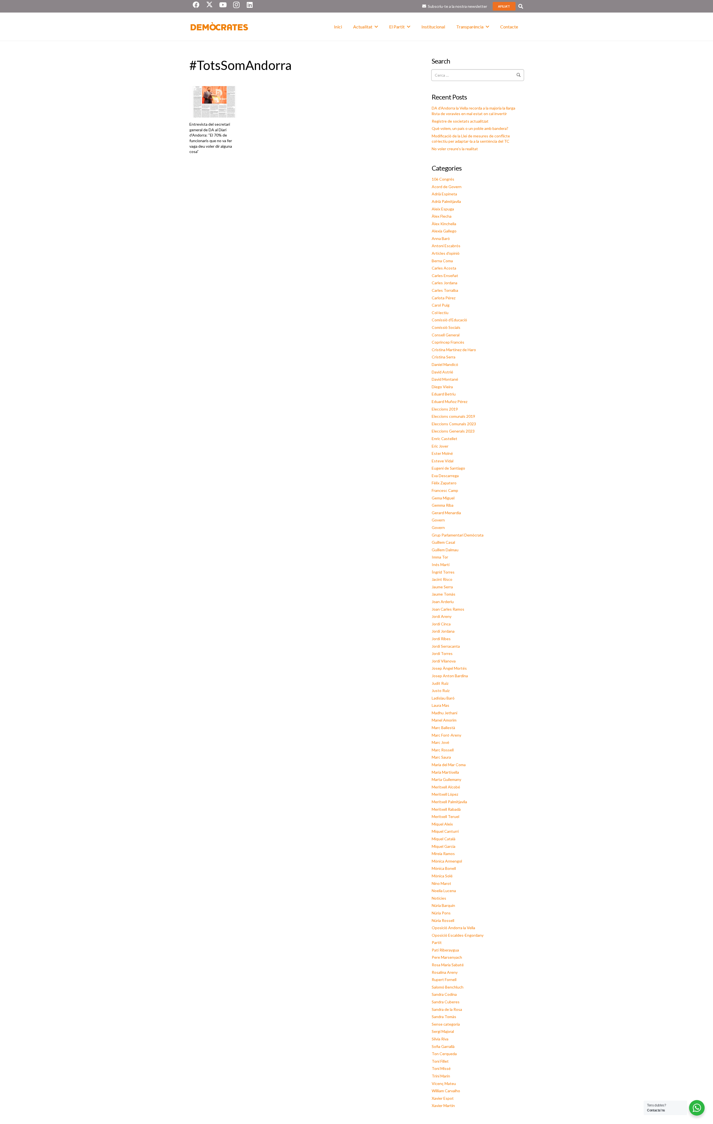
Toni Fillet (440, 1061)
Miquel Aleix (442, 824)
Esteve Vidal (442, 460)
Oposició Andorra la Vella (453, 927)
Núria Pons (441, 913)
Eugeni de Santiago (448, 468)
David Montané (445, 379)
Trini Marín (441, 1076)
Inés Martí (441, 564)
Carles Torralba (445, 290)
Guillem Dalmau (445, 549)
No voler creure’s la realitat (455, 148)
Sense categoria (446, 1024)
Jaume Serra (442, 586)
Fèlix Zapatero (444, 482)
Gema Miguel (443, 498)
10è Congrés (443, 179)
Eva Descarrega (445, 475)
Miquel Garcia (443, 846)
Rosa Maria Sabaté (448, 964)
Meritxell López (445, 794)
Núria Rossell (443, 920)
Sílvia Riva (440, 1038)
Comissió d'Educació (449, 319)
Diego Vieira (442, 386)
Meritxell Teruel (445, 816)
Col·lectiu (440, 312)
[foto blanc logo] (219, 26)
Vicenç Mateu (444, 1083)
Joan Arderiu (443, 601)
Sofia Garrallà (443, 1046)
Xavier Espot (443, 1098)
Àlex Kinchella (444, 223)
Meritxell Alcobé (446, 787)
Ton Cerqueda (444, 1053)
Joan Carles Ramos (448, 609)
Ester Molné (442, 453)
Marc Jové (440, 742)
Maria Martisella (445, 772)
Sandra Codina (444, 994)
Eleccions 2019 (445, 409)
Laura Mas (440, 705)
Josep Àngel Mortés (449, 668)
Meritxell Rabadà (446, 809)
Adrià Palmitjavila (446, 201)
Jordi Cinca (441, 624)
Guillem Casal (443, 542)
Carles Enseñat (445, 275)
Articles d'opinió (446, 253)
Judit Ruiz (440, 683)
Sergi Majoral (443, 1031)
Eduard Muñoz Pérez (449, 401)
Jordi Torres (442, 653)
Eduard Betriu (444, 394)
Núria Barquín (443, 905)
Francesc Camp (445, 490)
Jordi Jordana (443, 631)
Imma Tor (440, 557)
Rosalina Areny (445, 972)
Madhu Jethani (444, 712)
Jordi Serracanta (446, 646)
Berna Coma (442, 260)
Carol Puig (441, 305)
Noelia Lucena (444, 890)
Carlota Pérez (443, 297)
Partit (437, 942)
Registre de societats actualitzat (460, 121)
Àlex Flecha (441, 216)
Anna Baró (441, 238)
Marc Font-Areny (446, 735)
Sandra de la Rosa (447, 1009)
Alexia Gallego (444, 231)
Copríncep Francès (448, 342)
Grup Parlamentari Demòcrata (458, 535)
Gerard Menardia (446, 512)
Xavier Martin (443, 1105)
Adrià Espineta (444, 193)
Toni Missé (441, 1068)
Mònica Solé (442, 875)
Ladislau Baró (443, 698)
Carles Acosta (444, 268)
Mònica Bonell (444, 868)
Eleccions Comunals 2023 (454, 423)
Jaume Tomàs (443, 594)
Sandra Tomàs (444, 1016)
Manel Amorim (444, 720)
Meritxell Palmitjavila (449, 801)
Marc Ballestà (443, 727)
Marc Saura (441, 757)
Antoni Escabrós (446, 245)
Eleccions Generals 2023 (453, 431)
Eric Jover (440, 446)
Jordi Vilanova (444, 661)
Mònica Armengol (447, 861)
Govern (438, 520)
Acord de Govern (447, 186)
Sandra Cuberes (446, 1001)
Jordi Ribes (441, 638)
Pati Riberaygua (445, 950)
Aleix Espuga (443, 209)
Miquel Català (443, 838)
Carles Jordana (444, 282)
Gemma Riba (442, 505)
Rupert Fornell (444, 979)
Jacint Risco (442, 579)
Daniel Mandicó (445, 364)
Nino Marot (441, 883)
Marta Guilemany (446, 779)
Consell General (446, 334)
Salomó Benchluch (447, 987)
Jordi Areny (441, 616)
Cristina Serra (443, 357)
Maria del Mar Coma (449, 764)
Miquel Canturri (445, 831)
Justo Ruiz (441, 690)
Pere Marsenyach (447, 957)
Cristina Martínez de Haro (454, 349)
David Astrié (442, 372)
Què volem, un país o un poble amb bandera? (470, 128)
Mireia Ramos (443, 853)
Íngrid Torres (443, 572)
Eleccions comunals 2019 (453, 416)
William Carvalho (446, 1090)
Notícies (439, 898)
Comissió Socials (446, 327)
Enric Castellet (444, 438)
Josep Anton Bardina (450, 675)
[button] (521, 6)
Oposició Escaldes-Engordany (458, 935)
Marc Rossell (443, 749)
